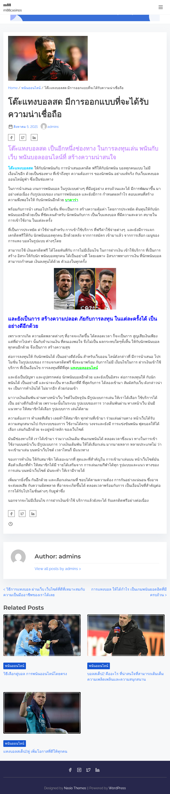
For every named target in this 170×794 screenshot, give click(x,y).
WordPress (117, 788)
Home (13, 88)
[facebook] (11, 137)
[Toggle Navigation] (161, 7)
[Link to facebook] (70, 771)
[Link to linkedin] (97, 771)
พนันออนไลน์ (31, 88)
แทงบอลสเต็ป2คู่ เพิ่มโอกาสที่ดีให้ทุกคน (35, 751)
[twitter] (22, 137)
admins (53, 127)
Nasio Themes (75, 788)
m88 (7, 4)
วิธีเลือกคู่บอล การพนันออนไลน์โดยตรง (35, 674)
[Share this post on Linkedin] (34, 137)
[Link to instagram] (79, 771)
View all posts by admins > (58, 568)
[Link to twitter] (88, 771)
